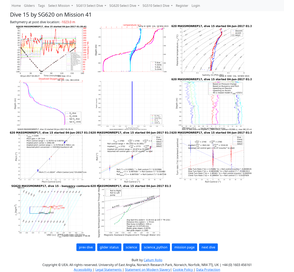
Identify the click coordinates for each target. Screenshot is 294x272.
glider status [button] (109, 247)
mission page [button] (184, 247)
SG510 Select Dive (156, 5)
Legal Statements (108, 269)
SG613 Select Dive (90, 5)
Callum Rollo (153, 260)
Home (16, 5)
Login (196, 5)
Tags (41, 5)
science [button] (131, 247)
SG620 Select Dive (123, 5)
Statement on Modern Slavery (147, 269)
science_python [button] (155, 247)
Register (182, 5)
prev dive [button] (86, 247)
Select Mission (59, 5)
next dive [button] (208, 247)
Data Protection (208, 269)
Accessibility (83, 269)
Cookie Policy (183, 269)
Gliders (29, 5)
